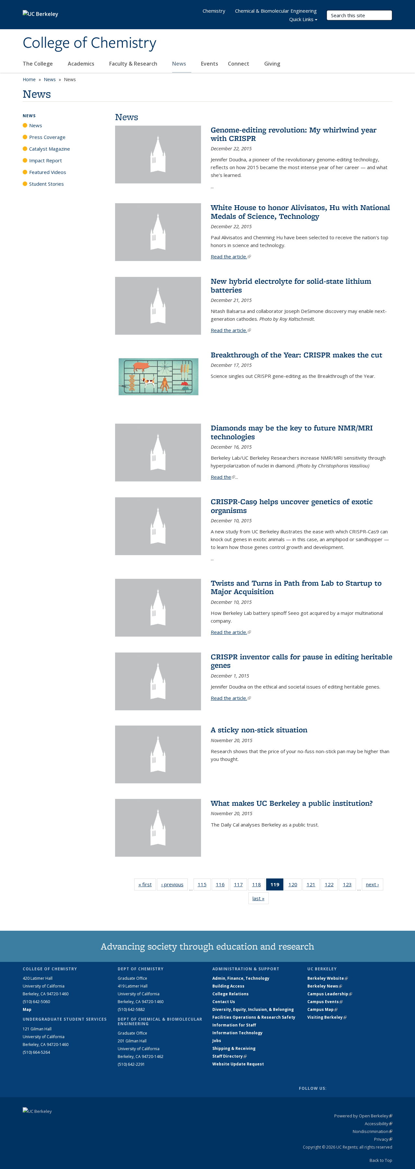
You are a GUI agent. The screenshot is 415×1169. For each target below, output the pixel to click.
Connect (239, 63)
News (179, 63)
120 (295, 885)
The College (38, 63)
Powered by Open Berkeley (363, 1116)
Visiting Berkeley (327, 1017)
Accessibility (378, 1123)
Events (209, 63)
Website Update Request (238, 1064)
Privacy (383, 1139)
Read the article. (231, 256)
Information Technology (237, 1033)
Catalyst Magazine (49, 148)
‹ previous (174, 884)
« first (147, 884)
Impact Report (45, 160)
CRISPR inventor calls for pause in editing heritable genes (301, 661)
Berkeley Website (327, 978)
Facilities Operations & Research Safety (253, 1017)
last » (261, 898)
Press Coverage (47, 137)
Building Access (228, 986)
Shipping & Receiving (233, 1048)
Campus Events (325, 1001)
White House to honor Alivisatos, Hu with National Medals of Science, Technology (300, 211)
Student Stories (46, 183)
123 (349, 885)
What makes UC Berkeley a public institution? (292, 803)
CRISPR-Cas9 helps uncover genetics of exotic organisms (292, 505)
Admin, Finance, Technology (240, 978)
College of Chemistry (89, 43)
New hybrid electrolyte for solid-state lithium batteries (291, 285)
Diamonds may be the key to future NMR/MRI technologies (292, 432)
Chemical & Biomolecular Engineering (276, 10)
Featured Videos (47, 172)
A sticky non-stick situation (259, 730)
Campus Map (322, 1009)
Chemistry (214, 10)
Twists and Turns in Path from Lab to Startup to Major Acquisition (296, 587)
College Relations (230, 994)
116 (222, 885)
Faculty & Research (134, 63)
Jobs (216, 1040)
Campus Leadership (329, 994)
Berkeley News (324, 986)
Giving (272, 63)
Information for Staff (234, 1025)
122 (331, 885)
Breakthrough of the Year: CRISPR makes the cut (296, 355)
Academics (82, 63)
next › (374, 884)
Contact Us (223, 1001)
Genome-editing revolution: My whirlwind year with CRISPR (293, 134)
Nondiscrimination (372, 1131)
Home (29, 79)
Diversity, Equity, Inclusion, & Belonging (253, 1009)
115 (204, 885)
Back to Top (381, 1160)
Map (27, 1009)
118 (258, 885)
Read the (223, 477)
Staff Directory (229, 1056)
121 (313, 885)
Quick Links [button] (301, 19)
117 (240, 885)
